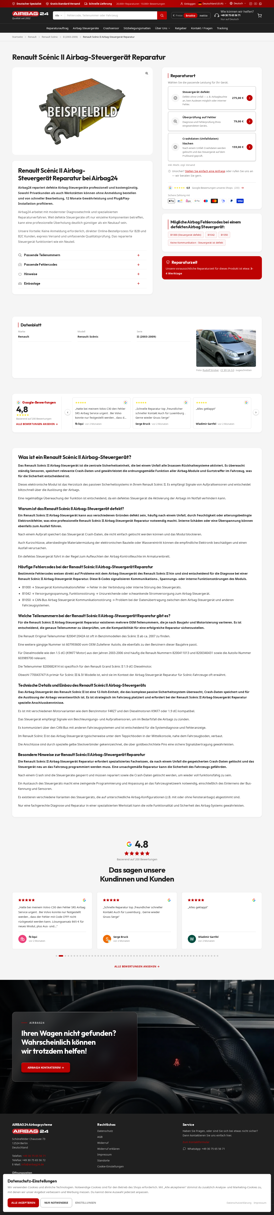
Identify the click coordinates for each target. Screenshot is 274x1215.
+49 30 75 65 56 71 (34, 1156)
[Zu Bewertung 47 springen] (196, 956)
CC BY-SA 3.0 (227, 370)
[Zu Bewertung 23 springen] (125, 956)
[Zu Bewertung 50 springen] (205, 956)
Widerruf (102, 1143)
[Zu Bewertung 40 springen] (176, 956)
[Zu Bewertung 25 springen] (131, 956)
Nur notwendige (56, 1202)
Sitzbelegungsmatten (137, 28)
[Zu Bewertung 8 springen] (80, 956)
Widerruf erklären (108, 1148)
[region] (161, 413)
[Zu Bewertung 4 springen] (68, 956)
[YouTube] (255, 3)
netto (203, 15)
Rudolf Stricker (211, 370)
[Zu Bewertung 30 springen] (146, 956)
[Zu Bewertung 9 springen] (83, 956)
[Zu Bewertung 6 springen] (74, 956)
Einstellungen (85, 1202)
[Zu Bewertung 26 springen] (134, 956)
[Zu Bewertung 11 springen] (89, 956)
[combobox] (111, 15)
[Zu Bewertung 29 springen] (143, 956)
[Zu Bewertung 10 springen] (86, 956)
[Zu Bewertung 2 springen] (59, 956)
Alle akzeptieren (23, 1202)
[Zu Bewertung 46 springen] (193, 956)
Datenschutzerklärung (239, 1202)
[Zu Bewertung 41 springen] (178, 956)
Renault (32, 36)
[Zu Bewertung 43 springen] (184, 956)
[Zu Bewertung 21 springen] (119, 956)
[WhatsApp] (260, 3)
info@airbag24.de (32, 1164)
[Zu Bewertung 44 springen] (187, 956)
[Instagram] (250, 3)
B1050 (224, 234)
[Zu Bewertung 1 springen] (56, 956)
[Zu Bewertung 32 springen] (152, 956)
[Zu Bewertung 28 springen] (140, 956)
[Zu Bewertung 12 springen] (92, 956)
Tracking (222, 28)
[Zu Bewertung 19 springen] (113, 956)
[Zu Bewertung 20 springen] (116, 956)
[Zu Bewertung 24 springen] (128, 956)
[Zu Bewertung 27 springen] (137, 956)
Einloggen (190, 3)
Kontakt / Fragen (201, 28)
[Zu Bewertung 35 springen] (161, 956)
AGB (100, 1137)
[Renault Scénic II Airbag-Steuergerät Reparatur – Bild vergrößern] (82, 111)
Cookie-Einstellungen (110, 1166)
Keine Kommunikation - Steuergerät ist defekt (196, 242)
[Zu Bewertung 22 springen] (122, 956)
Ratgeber (181, 28)
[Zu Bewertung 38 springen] (170, 956)
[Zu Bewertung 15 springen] (101, 956)
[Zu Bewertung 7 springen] (77, 956)
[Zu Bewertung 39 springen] (173, 956)
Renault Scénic (50, 36)
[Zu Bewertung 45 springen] (190, 956)
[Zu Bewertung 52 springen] (211, 956)
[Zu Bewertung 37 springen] (167, 956)
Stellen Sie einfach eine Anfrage (205, 171)
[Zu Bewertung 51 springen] (208, 956)
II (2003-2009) (70, 36)
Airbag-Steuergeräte (86, 28)
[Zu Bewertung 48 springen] (199, 956)
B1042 (211, 234)
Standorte (103, 1160)
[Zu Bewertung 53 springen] (214, 956)
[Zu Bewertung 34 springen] (158, 956)
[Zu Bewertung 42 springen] (181, 956)
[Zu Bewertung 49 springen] (202, 956)
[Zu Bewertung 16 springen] (104, 956)
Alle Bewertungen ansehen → (37, 424)
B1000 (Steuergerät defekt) (185, 234)
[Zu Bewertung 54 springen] (217, 956)
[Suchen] (162, 15)
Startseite (17, 36)
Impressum (104, 1154)
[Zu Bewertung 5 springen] (71, 956)
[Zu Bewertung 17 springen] (107, 956)
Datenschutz (105, 1131)
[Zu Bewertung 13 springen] (95, 956)
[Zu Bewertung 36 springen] (164, 956)
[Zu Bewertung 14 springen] (98, 956)
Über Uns (161, 28)
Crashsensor (111, 28)
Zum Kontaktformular (196, 1142)
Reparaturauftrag (57, 28)
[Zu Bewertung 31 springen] (149, 956)
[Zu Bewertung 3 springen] (64, 956)
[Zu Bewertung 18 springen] (110, 956)
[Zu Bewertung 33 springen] (155, 956)
